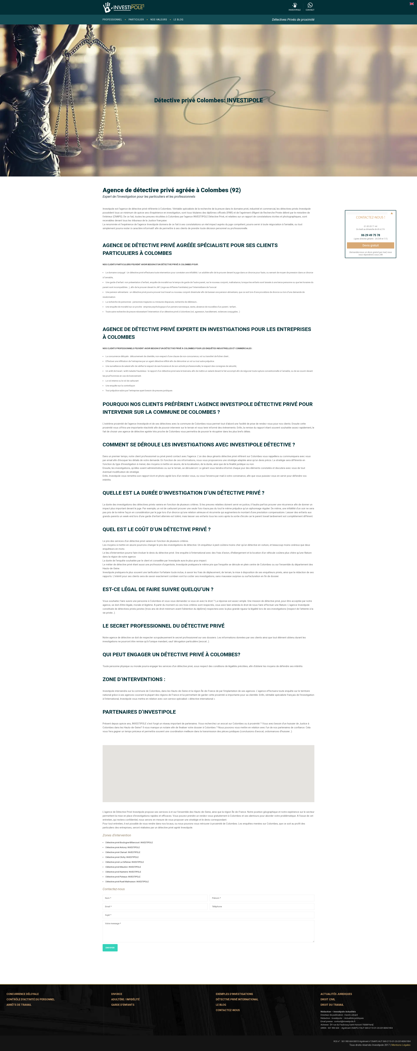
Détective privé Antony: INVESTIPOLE (123, 847)
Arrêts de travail (19, 1004)
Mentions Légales (401, 1045)
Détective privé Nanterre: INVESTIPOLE (123, 872)
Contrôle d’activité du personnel (31, 999)
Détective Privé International (237, 999)
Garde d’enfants (122, 1004)
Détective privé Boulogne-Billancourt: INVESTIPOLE (129, 842)
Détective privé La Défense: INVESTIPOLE (125, 862)
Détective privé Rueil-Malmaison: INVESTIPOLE (127, 881)
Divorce (116, 994)
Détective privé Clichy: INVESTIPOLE (122, 857)
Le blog (221, 1004)
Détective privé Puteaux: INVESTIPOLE (123, 876)
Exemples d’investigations (234, 994)
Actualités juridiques (336, 994)
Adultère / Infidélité (125, 999)
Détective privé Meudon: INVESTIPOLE (123, 867)
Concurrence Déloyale (23, 994)
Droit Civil (328, 999)
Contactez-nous (228, 1010)
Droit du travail (332, 1004)
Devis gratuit (371, 245)
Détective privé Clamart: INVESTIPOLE (123, 852)
